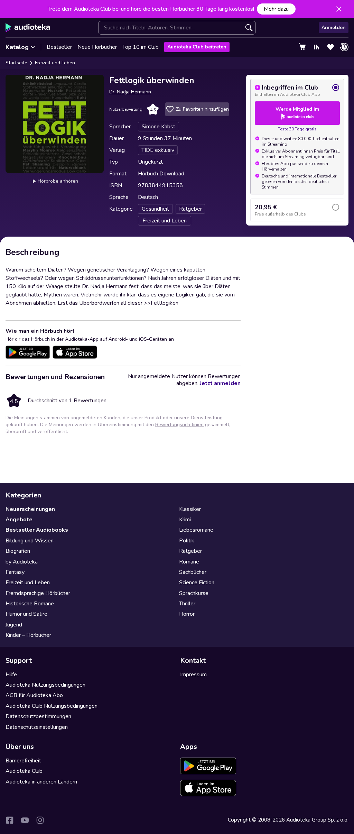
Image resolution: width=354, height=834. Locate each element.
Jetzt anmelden (220, 383)
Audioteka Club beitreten (196, 47)
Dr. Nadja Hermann (130, 92)
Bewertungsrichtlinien (179, 424)
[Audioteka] (28, 27)
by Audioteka (22, 562)
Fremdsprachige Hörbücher (38, 593)
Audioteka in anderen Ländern (41, 782)
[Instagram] (40, 820)
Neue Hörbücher (97, 47)
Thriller (187, 603)
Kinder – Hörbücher (28, 635)
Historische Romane (30, 603)
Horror (187, 614)
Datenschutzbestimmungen (38, 716)
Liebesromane (196, 530)
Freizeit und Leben (55, 62)
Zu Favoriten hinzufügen (202, 109)
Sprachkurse (193, 593)
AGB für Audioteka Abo (34, 695)
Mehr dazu (276, 9)
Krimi (185, 519)
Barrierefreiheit (23, 760)
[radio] (297, 90)
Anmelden (334, 27)
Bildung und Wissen (30, 540)
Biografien (18, 551)
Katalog (17, 47)
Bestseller (59, 47)
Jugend (14, 625)
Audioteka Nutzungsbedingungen (45, 685)
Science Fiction (196, 582)
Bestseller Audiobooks (37, 530)
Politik (186, 540)
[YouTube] (25, 820)
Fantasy (15, 572)
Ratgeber (190, 551)
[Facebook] (10, 820)
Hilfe (11, 674)
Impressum (193, 674)
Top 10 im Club (140, 47)
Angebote (19, 519)
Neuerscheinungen (30, 509)
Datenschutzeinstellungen (37, 727)
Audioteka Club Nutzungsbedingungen (51, 706)
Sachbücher (192, 572)
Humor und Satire (26, 614)
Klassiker (190, 509)
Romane (189, 562)
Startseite (16, 62)
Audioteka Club (24, 771)
